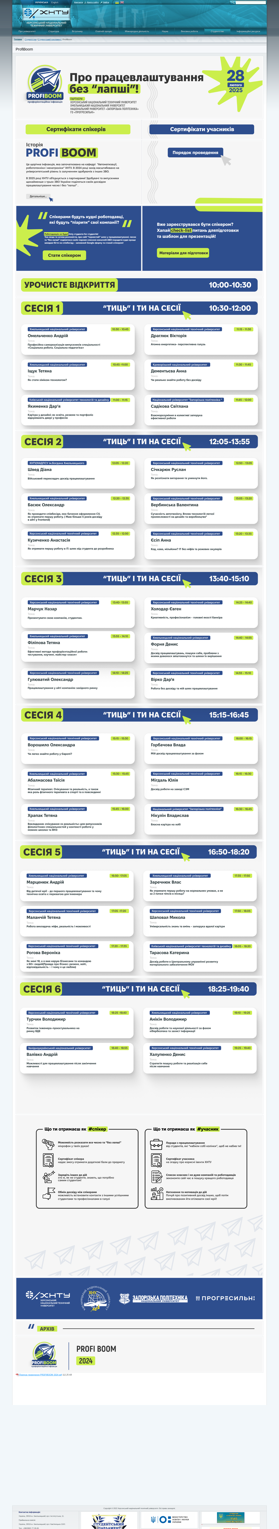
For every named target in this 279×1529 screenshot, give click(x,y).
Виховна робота (189, 31)
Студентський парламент (50, 40)
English (54, 2)
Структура (53, 31)
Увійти (106, 2)
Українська (41, 2)
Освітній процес (103, 31)
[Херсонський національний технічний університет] (46, 20)
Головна (18, 39)
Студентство (217, 31)
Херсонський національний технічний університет (46, 24)
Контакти (78, 2)
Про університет (27, 31)
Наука (165, 31)
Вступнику (77, 31)
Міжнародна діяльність (137, 31)
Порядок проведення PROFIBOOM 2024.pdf (40, 1375)
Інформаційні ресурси (248, 31)
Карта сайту (93, 2)
